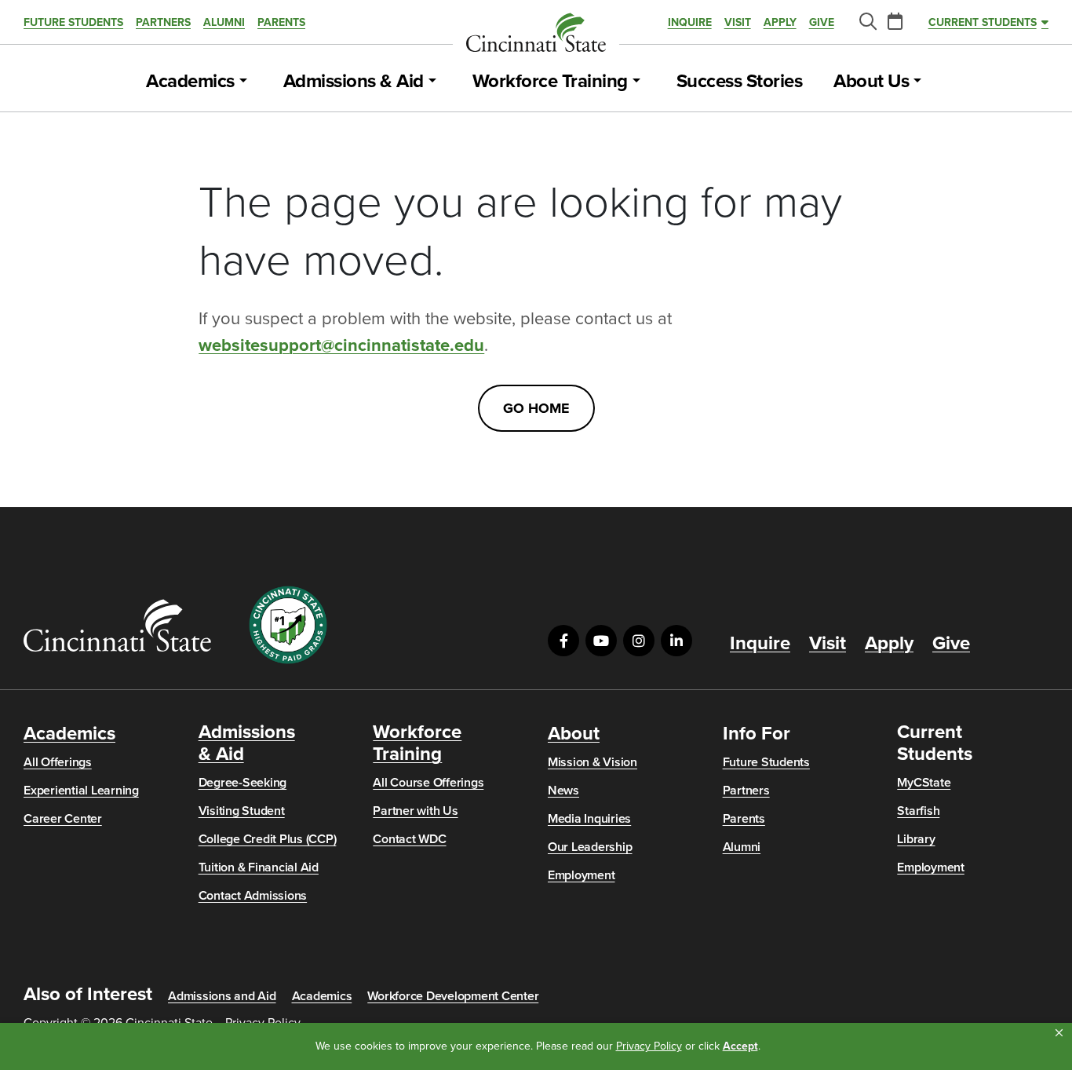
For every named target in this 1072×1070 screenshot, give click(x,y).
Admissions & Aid (353, 82)
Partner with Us (415, 811)
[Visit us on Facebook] (563, 640)
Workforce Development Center (452, 996)
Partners (163, 22)
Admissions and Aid (222, 996)
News (563, 790)
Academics (190, 82)
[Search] (867, 22)
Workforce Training (550, 82)
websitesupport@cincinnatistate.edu (341, 345)
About (574, 734)
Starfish (918, 811)
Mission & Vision (592, 762)
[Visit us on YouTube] (601, 640)
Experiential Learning (81, 790)
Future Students (73, 22)
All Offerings (58, 762)
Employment (581, 875)
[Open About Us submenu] (917, 82)
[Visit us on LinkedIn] (676, 640)
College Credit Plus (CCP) (268, 839)
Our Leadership (590, 847)
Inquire (690, 22)
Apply (780, 22)
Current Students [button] (982, 22)
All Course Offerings (428, 783)
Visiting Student (242, 811)
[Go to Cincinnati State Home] (117, 625)
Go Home (536, 408)
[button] (1059, 1033)
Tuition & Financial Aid (259, 867)
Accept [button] (740, 1046)
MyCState (923, 783)
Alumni (224, 22)
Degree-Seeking (243, 783)
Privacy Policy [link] (649, 1046)
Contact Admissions (253, 896)
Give (821, 22)
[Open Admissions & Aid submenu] (432, 82)
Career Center (63, 819)
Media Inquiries (589, 819)
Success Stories (739, 82)
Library (916, 839)
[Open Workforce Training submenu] (636, 82)
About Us (871, 82)
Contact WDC (409, 839)
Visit (737, 22)
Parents (281, 22)
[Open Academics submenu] (243, 82)
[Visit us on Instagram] (639, 640)
